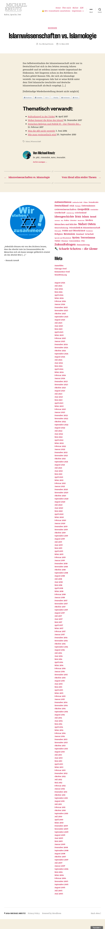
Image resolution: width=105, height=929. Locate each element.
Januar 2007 (60, 866)
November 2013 (61, 742)
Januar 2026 (60, 304)
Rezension (52, 28)
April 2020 (59, 514)
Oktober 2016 (60, 643)
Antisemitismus (63, 202)
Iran (78, 216)
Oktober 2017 (60, 606)
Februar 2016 (60, 668)
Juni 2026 (59, 288)
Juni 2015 (59, 683)
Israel (93, 216)
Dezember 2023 (61, 381)
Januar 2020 (60, 523)
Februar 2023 (60, 409)
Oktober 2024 (60, 350)
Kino (62, 220)
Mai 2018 (58, 585)
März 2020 (59, 517)
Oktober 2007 (60, 856)
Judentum (57, 220)
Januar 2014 (60, 736)
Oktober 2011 (60, 795)
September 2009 (61, 832)
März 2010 (59, 822)
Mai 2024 (58, 366)
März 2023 (59, 406)
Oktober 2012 (60, 776)
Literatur (73, 220)
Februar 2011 (60, 807)
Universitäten (74, 241)
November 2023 (61, 384)
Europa (77, 206)
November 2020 (61, 492)
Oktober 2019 (60, 532)
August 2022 (60, 427)
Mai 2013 (58, 761)
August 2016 (60, 650)
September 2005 (61, 884)
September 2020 (61, 498)
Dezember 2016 (61, 637)
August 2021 (60, 464)
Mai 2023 (58, 400)
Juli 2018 (58, 579)
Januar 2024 (60, 378)
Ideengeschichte (64, 216)
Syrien (76, 237)
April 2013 (59, 764)
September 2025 (61, 316)
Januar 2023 (60, 412)
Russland (80, 234)
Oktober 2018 (60, 569)
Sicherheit (89, 234)
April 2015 (59, 690)
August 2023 (60, 390)
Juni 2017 (58, 619)
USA (82, 240)
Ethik (72, 205)
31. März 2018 (64, 44)
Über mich (66, 8)
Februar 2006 (60, 878)
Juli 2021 (58, 467)
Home (58, 8)
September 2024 (61, 353)
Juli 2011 (58, 804)
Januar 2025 (60, 341)
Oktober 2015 (60, 677)
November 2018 (61, 566)
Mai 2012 (58, 782)
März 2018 (59, 591)
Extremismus (88, 205)
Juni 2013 (59, 758)
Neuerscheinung (61, 227)
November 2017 (61, 603)
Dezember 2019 (61, 526)
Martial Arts (81, 220)
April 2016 (59, 662)
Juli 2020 (58, 504)
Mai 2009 (59, 841)
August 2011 (59, 801)
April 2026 (59, 295)
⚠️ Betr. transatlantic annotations (56, 11)
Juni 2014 (59, 720)
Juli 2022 (58, 430)
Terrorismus (88, 237)
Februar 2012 (60, 785)
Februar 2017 (60, 631)
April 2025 (59, 332)
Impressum (77, 11)
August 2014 (60, 714)
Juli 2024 (58, 359)
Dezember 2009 (61, 825)
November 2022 (61, 418)
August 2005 (60, 887)
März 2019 (59, 554)
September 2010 (61, 813)
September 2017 (61, 609)
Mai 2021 (58, 474)
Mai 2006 (59, 872)
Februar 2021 (60, 483)
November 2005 (61, 881)
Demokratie (93, 202)
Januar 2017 (60, 634)
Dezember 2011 (61, 791)
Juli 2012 (58, 779)
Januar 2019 (60, 560)
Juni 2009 (59, 838)
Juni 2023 (59, 396)
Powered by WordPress (51, 913)
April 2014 (59, 727)
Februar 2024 (60, 375)
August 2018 (60, 575)
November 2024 (61, 347)
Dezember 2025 (61, 307)
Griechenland (80, 212)
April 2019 (59, 551)
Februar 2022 (60, 446)
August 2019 (60, 538)
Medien (89, 220)
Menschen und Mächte (66, 224)
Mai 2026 (59, 292)
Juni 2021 (59, 471)
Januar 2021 (60, 486)
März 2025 (59, 335)
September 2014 (61, 711)
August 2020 (60, 501)
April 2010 (59, 819)
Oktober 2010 (60, 810)
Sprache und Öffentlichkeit (63, 238)
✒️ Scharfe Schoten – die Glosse (76, 249)
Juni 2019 (59, 545)
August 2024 (60, 356)
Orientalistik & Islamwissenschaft (84, 227)
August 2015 (60, 680)
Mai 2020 (59, 511)
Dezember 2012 (61, 773)
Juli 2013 (58, 754)
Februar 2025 (60, 338)
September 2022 (61, 424)
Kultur (66, 220)
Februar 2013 (60, 770)
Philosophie (58, 231)
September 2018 (61, 572)
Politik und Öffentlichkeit (73, 230)
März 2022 (59, 443)
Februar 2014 (60, 733)
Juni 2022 (59, 434)
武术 (82, 8)
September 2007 (61, 859)
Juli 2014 (58, 717)
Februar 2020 (60, 520)
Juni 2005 (59, 893)
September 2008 (61, 850)
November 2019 (61, 529)
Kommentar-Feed (62, 271)
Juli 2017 (58, 616)
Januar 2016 (60, 671)
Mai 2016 (58, 659)
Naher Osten (87, 224)
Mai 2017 (58, 622)
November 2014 (61, 705)
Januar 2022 (60, 449)
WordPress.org (61, 274)
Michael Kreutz (47, 44)
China (85, 202)
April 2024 (59, 369)
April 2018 (59, 588)
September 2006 (61, 869)
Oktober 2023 (60, 387)
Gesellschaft (60, 212)
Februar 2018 (60, 594)
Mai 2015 (58, 687)
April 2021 (59, 477)
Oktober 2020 (60, 495)
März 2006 (59, 875)
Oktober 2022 (60, 421)
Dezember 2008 (61, 847)
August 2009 (60, 835)
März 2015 (59, 693)
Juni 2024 (59, 363)
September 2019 (61, 535)
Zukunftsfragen (65, 244)
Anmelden (59, 265)
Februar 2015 (60, 696)
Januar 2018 (60, 597)
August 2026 (60, 282)
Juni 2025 (59, 326)
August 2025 (60, 319)
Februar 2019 (60, 557)
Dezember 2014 (61, 702)
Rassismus (89, 231)
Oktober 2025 (60, 313)
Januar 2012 (60, 788)
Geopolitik (83, 209)
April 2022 (59, 440)
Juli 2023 (58, 393)
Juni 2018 (59, 582)
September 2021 (61, 461)
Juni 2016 (59, 656)
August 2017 (60, 612)
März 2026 (59, 298)
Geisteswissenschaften (65, 209)
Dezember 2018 (61, 563)
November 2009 (61, 828)
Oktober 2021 (60, 458)
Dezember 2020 (61, 489)
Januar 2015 (60, 699)
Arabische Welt (77, 202)
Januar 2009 (60, 844)
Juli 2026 (58, 285)
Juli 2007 (58, 862)
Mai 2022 (59, 437)
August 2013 (60, 751)
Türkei (57, 240)
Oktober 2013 (60, 745)
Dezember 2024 (61, 344)
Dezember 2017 (61, 600)
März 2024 (59, 372)
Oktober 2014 (60, 708)
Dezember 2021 (61, 452)
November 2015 (61, 674)
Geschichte (94, 209)
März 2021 (59, 480)
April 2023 (59, 403)
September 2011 (61, 798)
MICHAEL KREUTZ (17, 913)
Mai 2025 (58, 329)
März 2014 (59, 730)
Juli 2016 (58, 653)
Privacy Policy (34, 913)
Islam (28, 141)
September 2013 (61, 748)
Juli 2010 (58, 816)
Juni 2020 (59, 508)
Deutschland (61, 205)
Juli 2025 (58, 322)
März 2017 (59, 628)
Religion (59, 233)
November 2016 (61, 640)
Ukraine (64, 241)
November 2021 (61, 455)
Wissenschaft (36, 141)
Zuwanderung (83, 244)
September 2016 (61, 646)
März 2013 (59, 767)
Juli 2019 (58, 542)
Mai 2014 (58, 724)
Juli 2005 (58, 890)
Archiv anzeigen (40, 162)
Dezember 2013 (61, 739)
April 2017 (59, 625)
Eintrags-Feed (61, 268)
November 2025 (61, 310)
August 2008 (60, 853)
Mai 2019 (58, 548)
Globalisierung (70, 213)
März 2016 (59, 665)
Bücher (75, 8)
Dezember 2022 (61, 415)
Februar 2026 (60, 301)
